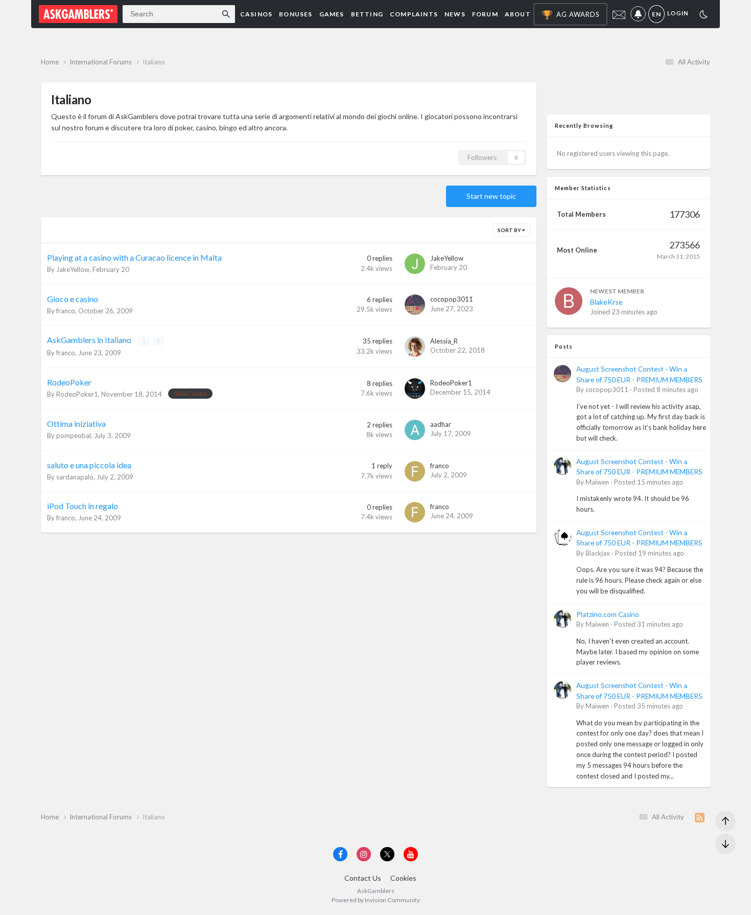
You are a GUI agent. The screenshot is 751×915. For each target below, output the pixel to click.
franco (65, 311)
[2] (703, 15)
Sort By (510, 230)
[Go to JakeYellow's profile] (415, 264)
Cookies (403, 878)
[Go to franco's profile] (415, 471)
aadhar (440, 424)
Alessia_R (444, 341)
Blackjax (597, 553)
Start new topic (491, 196)
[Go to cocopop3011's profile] (415, 304)
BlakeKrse (606, 302)
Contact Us (362, 878)
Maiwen (597, 482)
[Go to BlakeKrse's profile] (568, 301)
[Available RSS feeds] (699, 817)
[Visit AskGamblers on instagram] (364, 854)
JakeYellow (72, 269)
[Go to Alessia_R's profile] (415, 346)
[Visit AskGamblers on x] (387, 854)
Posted (665, 389)
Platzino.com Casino (607, 614)
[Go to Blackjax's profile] (562, 537)
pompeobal (73, 435)
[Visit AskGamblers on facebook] (340, 854)
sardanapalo (74, 477)
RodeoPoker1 (77, 394)
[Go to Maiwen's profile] (562, 466)
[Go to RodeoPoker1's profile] (415, 388)
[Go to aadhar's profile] (415, 430)
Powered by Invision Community (376, 900)
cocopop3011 (451, 299)
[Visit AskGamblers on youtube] (411, 854)
